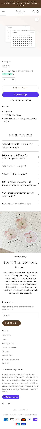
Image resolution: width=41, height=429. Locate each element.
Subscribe (11, 323)
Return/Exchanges (10, 359)
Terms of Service (9, 347)
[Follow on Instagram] (3, 404)
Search (5, 339)
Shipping (6, 351)
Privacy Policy (8, 343)
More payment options (20, 100)
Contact (5, 363)
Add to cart (20, 88)
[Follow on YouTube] (9, 404)
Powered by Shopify (31, 415)
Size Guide (6, 335)
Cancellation (7, 355)
